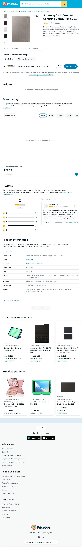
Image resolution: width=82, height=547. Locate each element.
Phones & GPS (13, 11)
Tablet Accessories (27, 11)
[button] (5, 42)
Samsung (29, 260)
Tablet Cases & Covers (43, 11)
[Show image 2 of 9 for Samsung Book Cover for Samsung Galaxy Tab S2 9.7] (5, 22)
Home (5, 11)
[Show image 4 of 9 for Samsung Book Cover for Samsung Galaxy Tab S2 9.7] (5, 36)
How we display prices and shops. (41, 75)
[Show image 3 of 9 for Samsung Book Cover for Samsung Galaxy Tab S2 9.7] (5, 29)
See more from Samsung (11, 300)
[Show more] (4, 66)
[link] (60, 213)
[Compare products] (36, 16)
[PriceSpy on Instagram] (43, 537)
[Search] (64, 4)
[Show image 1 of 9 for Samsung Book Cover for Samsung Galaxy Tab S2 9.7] (5, 16)
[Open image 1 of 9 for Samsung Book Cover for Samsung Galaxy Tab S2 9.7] (21, 29)
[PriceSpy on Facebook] (39, 537)
